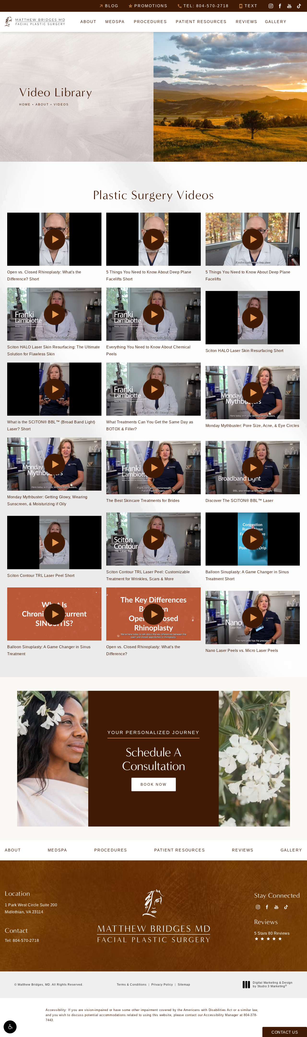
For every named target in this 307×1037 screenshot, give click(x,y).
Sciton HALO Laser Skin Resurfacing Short (244, 351)
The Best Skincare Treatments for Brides (143, 501)
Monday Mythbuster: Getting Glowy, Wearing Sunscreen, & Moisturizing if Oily (47, 500)
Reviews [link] (246, 22)
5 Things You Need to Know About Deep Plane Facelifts (248, 275)
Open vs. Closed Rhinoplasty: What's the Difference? (143, 650)
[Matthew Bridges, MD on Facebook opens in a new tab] (280, 6)
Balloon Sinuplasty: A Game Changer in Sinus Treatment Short (247, 575)
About (42, 104)
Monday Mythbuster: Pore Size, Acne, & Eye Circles (252, 426)
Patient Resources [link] (201, 22)
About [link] (88, 22)
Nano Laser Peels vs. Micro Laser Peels (242, 650)
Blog (111, 6)
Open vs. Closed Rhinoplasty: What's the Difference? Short (44, 275)
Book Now (154, 784)
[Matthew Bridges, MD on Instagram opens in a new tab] (271, 6)
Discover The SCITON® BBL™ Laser (239, 501)
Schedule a (153, 759)
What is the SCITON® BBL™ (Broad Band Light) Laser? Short (51, 425)
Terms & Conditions (132, 984)
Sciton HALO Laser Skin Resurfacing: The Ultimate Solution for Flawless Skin (53, 350)
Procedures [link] (150, 22)
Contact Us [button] (285, 1032)
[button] (10, 1026)
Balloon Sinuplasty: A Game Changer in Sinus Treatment (49, 650)
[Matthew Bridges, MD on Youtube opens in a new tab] (289, 6)
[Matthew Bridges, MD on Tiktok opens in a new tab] (299, 6)
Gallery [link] (276, 22)
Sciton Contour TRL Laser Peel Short (41, 576)
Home (25, 104)
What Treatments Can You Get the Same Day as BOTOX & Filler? (149, 425)
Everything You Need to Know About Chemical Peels (148, 350)
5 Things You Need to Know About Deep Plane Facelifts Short (148, 275)
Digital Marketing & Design (273, 984)
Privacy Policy (162, 984)
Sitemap (184, 984)
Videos (61, 104)
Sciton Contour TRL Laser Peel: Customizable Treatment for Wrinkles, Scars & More (148, 575)
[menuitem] (271, 6)
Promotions (151, 6)
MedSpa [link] (115, 22)
